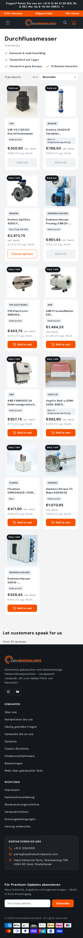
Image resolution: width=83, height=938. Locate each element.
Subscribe (62, 903)
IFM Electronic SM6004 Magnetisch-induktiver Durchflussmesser (20, 313)
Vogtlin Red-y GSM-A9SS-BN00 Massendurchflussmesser (60, 402)
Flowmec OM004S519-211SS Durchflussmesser (20, 491)
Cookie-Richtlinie (17, 748)
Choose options (22, 254)
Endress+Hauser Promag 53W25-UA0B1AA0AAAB (57, 221)
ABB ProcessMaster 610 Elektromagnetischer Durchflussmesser (60, 313)
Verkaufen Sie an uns (19, 734)
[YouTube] (17, 691)
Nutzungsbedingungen (20, 819)
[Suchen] (65, 22)
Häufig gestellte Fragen (21, 726)
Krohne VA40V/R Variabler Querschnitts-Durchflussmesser (59, 131)
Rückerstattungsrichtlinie (22, 804)
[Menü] (7, 22)
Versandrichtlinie (16, 812)
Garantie (11, 741)
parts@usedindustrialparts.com (36, 854)
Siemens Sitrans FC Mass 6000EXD (59, 490)
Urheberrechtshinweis (20, 756)
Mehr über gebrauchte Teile (24, 770)
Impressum (12, 790)
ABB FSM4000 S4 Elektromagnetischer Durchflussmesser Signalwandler (22, 402)
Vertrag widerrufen (18, 826)
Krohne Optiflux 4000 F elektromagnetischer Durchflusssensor (22, 221)
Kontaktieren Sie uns (19, 719)
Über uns (11, 712)
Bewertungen (14, 763)
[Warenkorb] (73, 22)
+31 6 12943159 (24, 848)
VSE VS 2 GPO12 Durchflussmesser (20, 131)
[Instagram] (8, 691)
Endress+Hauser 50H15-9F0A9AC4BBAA (19, 580)
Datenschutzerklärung (20, 797)
